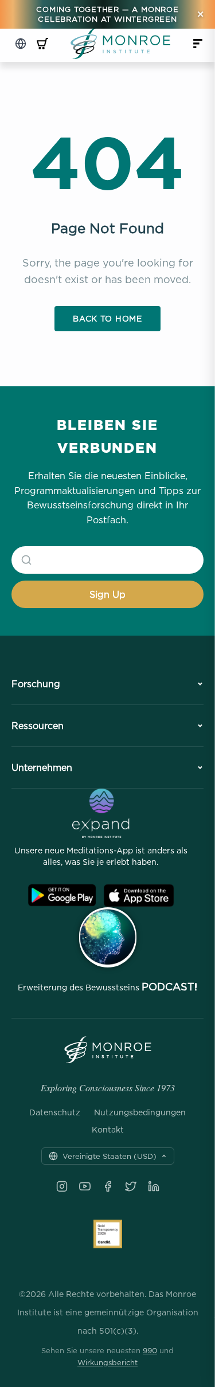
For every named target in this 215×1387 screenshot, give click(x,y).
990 (150, 1350)
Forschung (35, 684)
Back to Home (107, 318)
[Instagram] (62, 1186)
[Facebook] (108, 1186)
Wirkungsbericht (107, 1362)
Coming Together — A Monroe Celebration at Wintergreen (107, 14)
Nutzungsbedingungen (140, 1112)
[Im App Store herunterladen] (138, 895)
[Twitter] (130, 1186)
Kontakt (108, 1130)
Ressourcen (37, 725)
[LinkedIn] (153, 1186)
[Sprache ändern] (20, 43)
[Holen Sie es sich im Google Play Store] (62, 895)
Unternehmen (41, 767)
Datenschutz (54, 1112)
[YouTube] (85, 1186)
